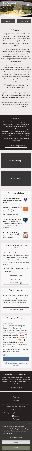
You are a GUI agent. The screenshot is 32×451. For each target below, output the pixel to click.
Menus (8, 21)
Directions (16, 400)
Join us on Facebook (16, 359)
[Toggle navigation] (28, 5)
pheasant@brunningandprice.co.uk (18, 413)
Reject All (16, 442)
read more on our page (11, 351)
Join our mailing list (16, 387)
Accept (16, 447)
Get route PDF (16, 279)
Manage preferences (16, 437)
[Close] (30, 424)
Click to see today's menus (16, 146)
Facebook (25, 95)
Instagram (14, 95)
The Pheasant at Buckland (9, 4)
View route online (16, 276)
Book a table (24, 21)
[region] (16, 436)
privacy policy (8, 433)
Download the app (16, 283)
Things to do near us (16, 309)
